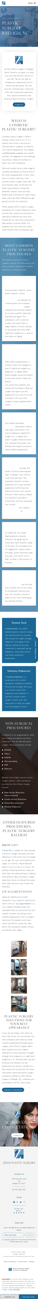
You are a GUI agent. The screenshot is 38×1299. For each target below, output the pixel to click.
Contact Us (19, 104)
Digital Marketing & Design (21, 1269)
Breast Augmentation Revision (19, 352)
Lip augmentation (23, 903)
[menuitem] (14, 1202)
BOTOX (7, 750)
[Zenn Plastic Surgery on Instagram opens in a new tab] (14, 1202)
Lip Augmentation (17, 892)
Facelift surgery (12, 468)
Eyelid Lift (19, 526)
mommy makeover (15, 676)
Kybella (7, 757)
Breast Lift (19, 417)
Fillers (7, 753)
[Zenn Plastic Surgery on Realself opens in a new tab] (24, 1202)
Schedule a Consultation (13, 1090)
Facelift (19, 462)
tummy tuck (12, 628)
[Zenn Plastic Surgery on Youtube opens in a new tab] (21, 1202)
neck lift (19, 504)
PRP (6, 765)
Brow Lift (10, 845)
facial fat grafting (13, 511)
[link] (19, 1188)
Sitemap (31, 1261)
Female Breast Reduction (15, 799)
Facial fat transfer (13, 584)
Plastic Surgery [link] (13, 18)
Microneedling (10, 761)
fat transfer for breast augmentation (16, 296)
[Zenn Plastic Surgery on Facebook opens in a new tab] (17, 1202)
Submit (30, 1235)
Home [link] (4, 18)
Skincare (8, 768)
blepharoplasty (11, 507)
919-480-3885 (15, 1290)
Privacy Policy (22, 1261)
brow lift (7, 850)
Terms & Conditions (10, 1261)
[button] (35, 3)
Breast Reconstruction (14, 803)
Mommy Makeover (19, 671)
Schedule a (17, 1125)
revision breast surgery (22, 381)
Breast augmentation (14, 306)
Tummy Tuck (19, 622)
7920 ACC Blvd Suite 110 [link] (19, 1181)
